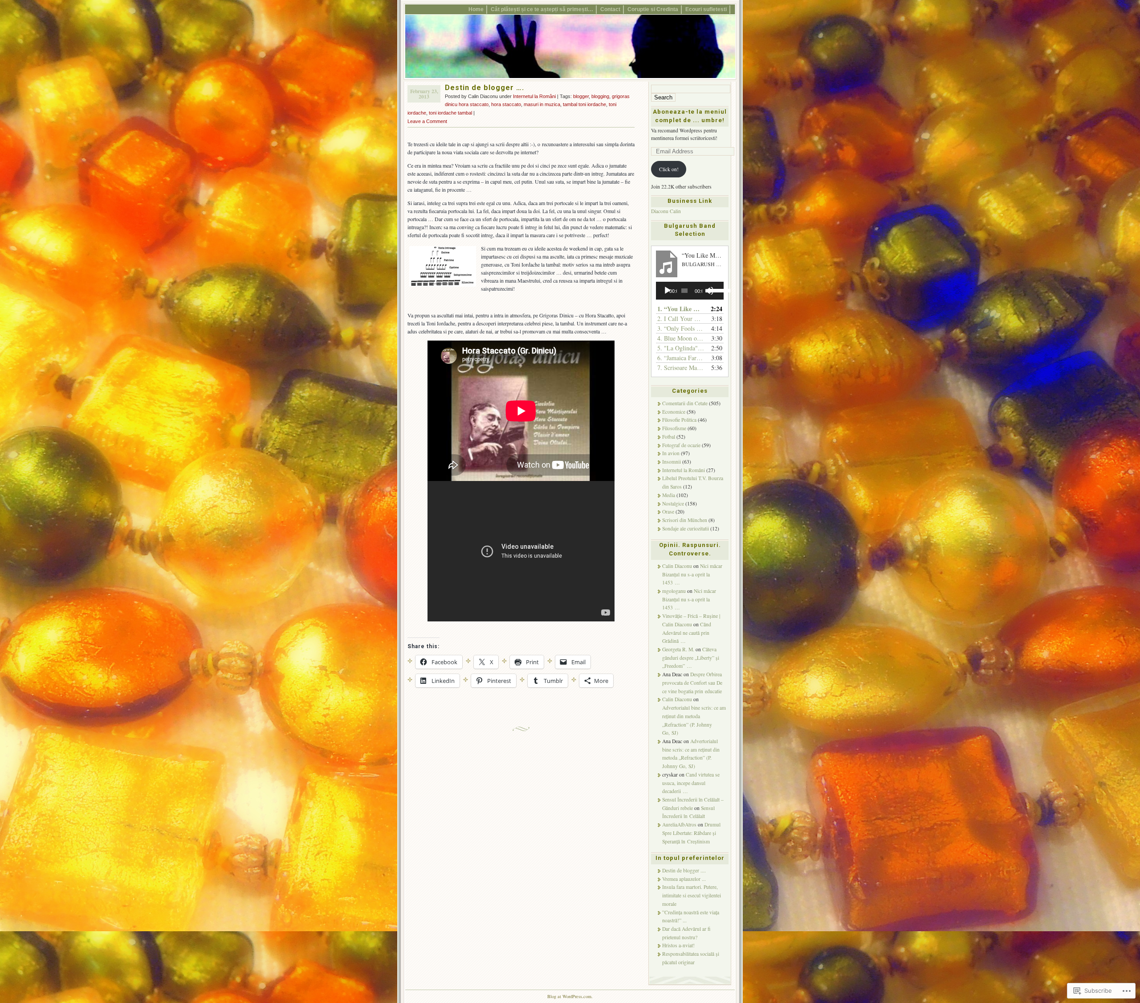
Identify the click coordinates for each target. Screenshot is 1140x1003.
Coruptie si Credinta (652, 9)
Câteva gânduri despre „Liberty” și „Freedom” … (690, 657)
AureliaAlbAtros (679, 824)
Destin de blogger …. (484, 87)
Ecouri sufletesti (706, 9)
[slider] (713, 290)
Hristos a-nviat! (678, 945)
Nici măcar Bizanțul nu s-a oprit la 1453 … (692, 574)
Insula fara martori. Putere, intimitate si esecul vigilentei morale (691, 895)
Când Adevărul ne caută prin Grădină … (686, 632)
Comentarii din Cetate (685, 403)
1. (680, 308)
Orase (668, 511)
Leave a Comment (427, 121)
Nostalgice (673, 503)
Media (668, 495)
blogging (600, 96)
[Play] (667, 290)
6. (680, 358)
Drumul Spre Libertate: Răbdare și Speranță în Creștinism (691, 832)
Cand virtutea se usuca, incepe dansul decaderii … (691, 782)
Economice (673, 411)
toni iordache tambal (450, 112)
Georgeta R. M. (678, 649)
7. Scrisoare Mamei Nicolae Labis (680, 367)
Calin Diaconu (677, 566)
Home (476, 9)
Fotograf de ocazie (681, 445)
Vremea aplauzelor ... (684, 879)
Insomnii (671, 461)
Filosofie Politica (679, 419)
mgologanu (674, 591)
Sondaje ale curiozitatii (685, 528)
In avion (671, 453)
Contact (610, 9)
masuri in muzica (542, 104)
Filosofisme (674, 428)
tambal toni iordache (584, 104)
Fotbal (668, 436)
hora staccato (506, 104)
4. (680, 338)
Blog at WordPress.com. (570, 996)
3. (680, 328)
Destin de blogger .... (684, 870)
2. (680, 318)
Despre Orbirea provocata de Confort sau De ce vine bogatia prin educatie (692, 682)
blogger (581, 96)
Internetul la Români (534, 96)
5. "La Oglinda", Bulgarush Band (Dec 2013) (680, 348)
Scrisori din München (684, 520)
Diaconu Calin (666, 211)
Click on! (669, 169)
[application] (690, 291)
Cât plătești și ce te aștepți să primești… (542, 9)
